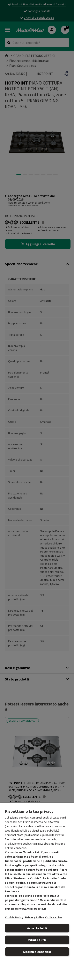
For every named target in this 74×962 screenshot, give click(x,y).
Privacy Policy (34, 917)
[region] (37, 882)
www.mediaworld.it (32, 909)
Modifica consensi (37, 952)
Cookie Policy (14, 917)
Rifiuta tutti (37, 940)
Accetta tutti (37, 928)
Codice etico (53, 917)
